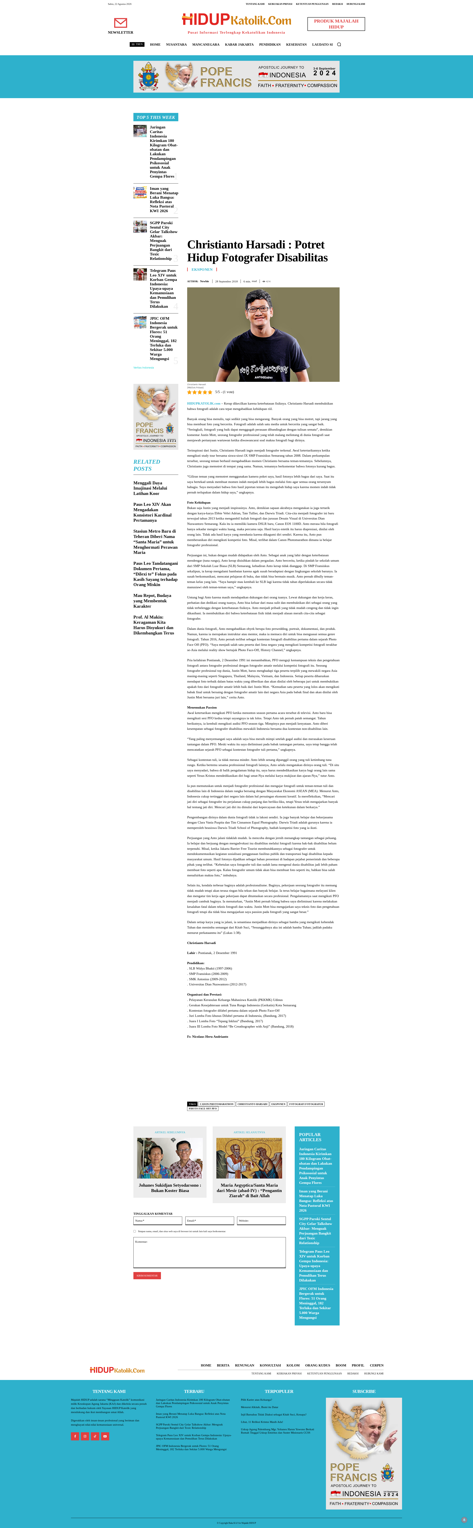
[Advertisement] (263, 139)
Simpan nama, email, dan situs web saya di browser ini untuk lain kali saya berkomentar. (182, 1231)
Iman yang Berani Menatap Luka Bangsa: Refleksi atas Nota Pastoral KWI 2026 (164, 199)
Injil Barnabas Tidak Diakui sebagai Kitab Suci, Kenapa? (274, 1414)
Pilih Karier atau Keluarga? (256, 1399)
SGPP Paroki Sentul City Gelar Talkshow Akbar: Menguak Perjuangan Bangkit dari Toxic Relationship (164, 240)
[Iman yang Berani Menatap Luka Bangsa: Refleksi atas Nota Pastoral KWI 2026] (140, 192)
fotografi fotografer (306, 1104)
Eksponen (202, 269)
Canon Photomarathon (217, 1104)
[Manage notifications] (464, 1520)
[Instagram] (85, 1436)
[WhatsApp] (327, 280)
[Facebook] (310, 280)
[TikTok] (95, 1436)
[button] (339, 44)
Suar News (302, 1328)
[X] (319, 280)
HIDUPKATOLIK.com (203, 403)
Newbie (204, 281)
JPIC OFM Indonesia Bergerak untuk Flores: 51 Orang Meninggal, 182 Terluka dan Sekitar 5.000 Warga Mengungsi (164, 338)
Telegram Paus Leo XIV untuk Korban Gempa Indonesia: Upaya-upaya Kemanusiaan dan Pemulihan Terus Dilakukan (163, 288)
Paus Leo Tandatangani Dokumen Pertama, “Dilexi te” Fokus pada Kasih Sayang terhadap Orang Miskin (155, 574)
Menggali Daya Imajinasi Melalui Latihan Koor (150, 488)
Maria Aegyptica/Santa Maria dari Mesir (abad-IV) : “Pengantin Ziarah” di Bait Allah (249, 1190)
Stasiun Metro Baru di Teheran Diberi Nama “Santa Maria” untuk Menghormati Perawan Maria (155, 542)
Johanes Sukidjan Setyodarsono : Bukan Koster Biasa (170, 1188)
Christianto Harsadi (253, 1104)
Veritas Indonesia (143, 367)
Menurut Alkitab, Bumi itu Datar (259, 1407)
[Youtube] (105, 1436)
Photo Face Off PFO (203, 1108)
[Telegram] (336, 280)
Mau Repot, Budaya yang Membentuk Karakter (152, 601)
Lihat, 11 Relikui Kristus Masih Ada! (262, 1421)
